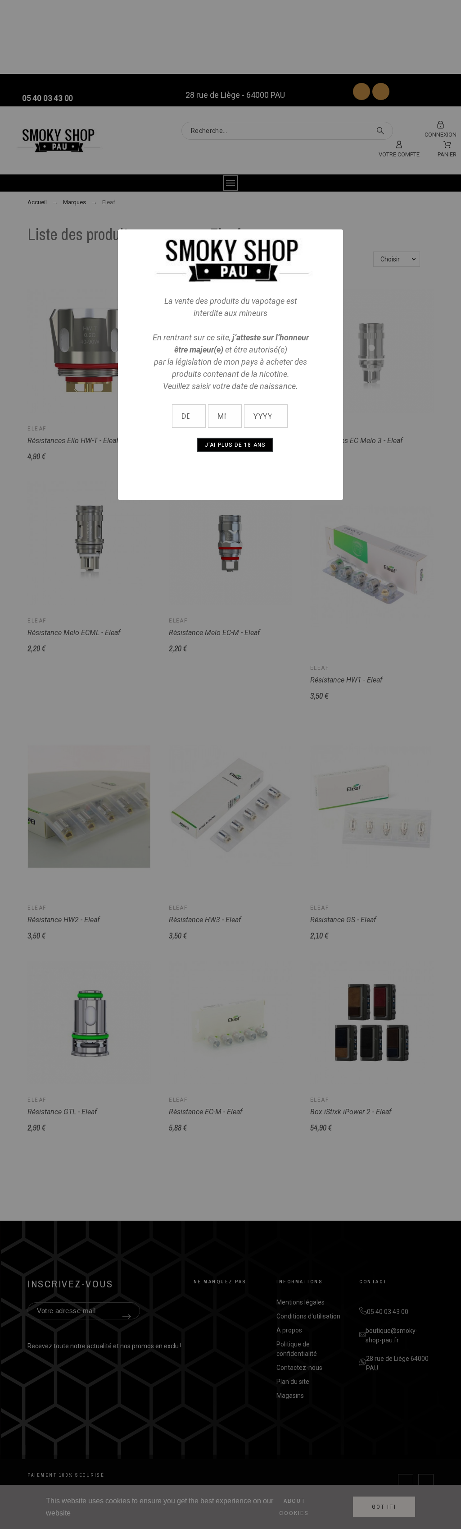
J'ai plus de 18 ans (235, 445)
